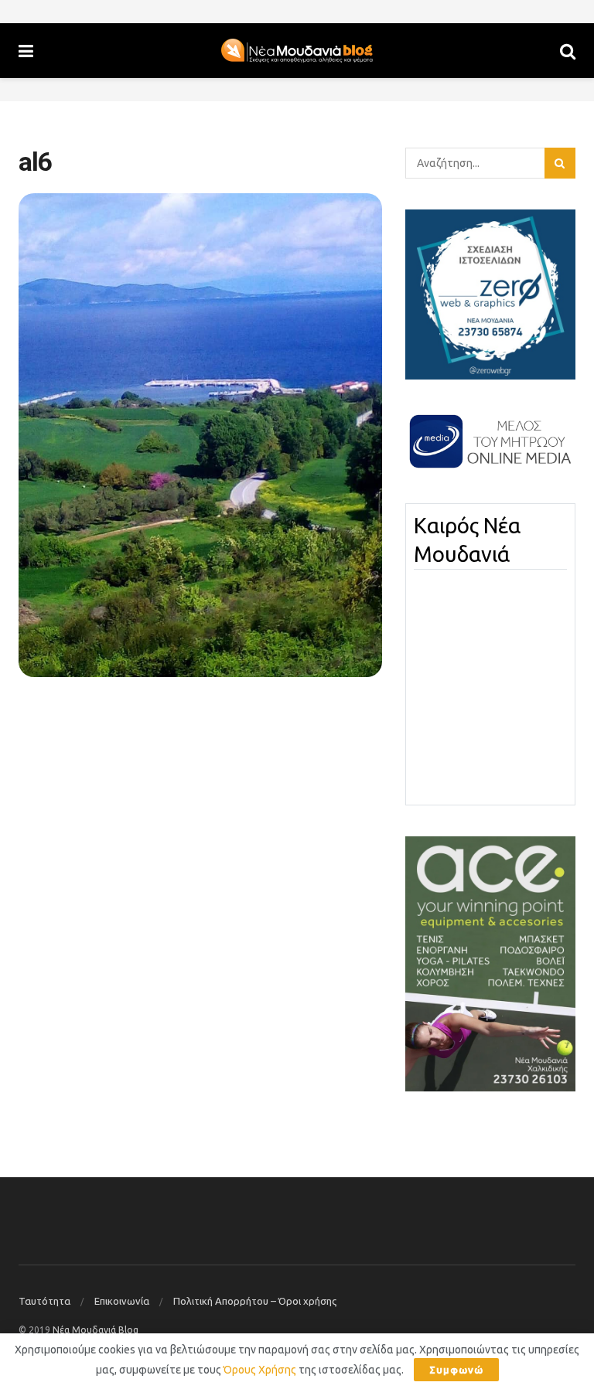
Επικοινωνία (121, 1300)
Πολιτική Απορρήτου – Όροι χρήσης (254, 1300)
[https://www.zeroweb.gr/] (490, 294)
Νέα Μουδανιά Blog (95, 1330)
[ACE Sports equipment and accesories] (490, 963)
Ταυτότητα (44, 1300)
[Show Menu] (26, 50)
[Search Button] (567, 50)
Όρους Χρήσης (260, 1369)
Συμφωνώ (456, 1369)
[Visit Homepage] (297, 51)
